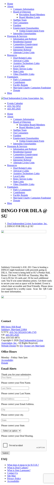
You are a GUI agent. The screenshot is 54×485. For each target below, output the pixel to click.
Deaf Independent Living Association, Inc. (27, 223)
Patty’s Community (22, 79)
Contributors (19, 82)
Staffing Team (20, 20)
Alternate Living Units (23, 52)
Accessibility (7, 360)
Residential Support (22, 41)
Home (10, 3)
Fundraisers (12, 77)
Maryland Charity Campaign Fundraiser (32, 87)
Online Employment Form (31, 30)
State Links (18, 71)
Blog (9, 93)
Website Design (8, 345)
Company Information (23, 9)
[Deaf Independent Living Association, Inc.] (22, 98)
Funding (17, 25)
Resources (12, 55)
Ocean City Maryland (34, 345)
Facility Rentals (20, 85)
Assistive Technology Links (26, 63)
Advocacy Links (21, 60)
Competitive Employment (25, 44)
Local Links (19, 66)
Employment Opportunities (26, 28)
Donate (16, 90)
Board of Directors (22, 12)
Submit (5, 453)
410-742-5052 (14, 106)
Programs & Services (17, 36)
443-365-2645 (14, 108)
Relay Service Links (22, 68)
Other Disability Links (23, 74)
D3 (21, 345)
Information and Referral (25, 39)
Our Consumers (20, 22)
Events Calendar (15, 103)
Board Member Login (29, 17)
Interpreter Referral (22, 49)
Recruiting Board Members (32, 14)
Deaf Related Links (22, 58)
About (10, 6)
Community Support (23, 47)
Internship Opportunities (24, 33)
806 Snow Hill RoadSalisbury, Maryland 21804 (14, 328)
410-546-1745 (29, 332)
